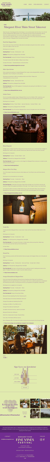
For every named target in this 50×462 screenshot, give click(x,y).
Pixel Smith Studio (31, 456)
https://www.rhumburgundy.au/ (11, 165)
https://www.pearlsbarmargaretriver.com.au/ (14, 65)
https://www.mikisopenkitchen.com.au (13, 90)
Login (25, 458)
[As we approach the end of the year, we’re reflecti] (25, 403)
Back (5, 24)
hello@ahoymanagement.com (7, 439)
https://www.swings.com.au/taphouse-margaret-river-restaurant (19, 323)
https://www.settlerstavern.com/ (11, 112)
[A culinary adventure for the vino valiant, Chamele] (45, 413)
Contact (46, 4)
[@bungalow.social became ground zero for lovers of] (45, 403)
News (30, 4)
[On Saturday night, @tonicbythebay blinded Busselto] (35, 403)
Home (25, 4)
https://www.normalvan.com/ (11, 272)
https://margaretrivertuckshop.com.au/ (13, 193)
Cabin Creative (22, 456)
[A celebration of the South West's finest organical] (35, 413)
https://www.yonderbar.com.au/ (11, 249)
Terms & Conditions (30, 454)
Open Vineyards (38, 4)
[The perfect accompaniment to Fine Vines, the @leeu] (25, 413)
